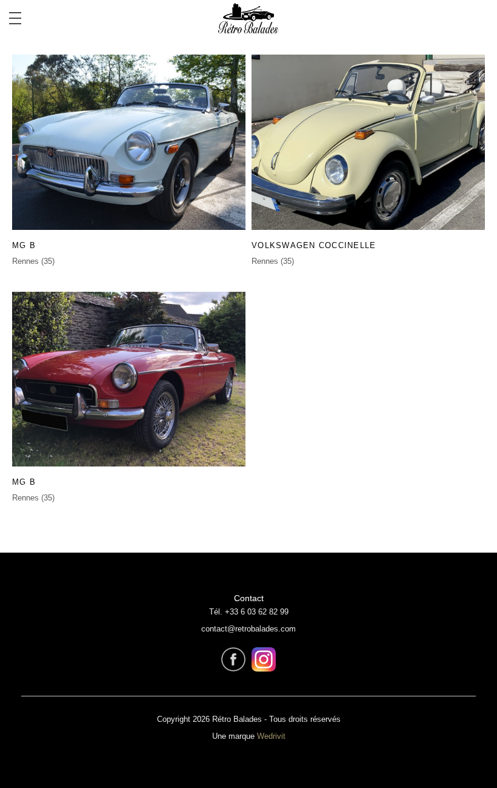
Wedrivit (271, 736)
